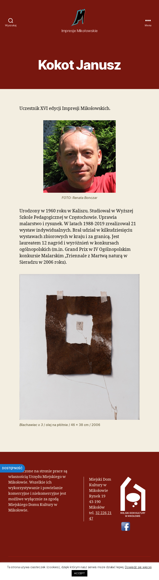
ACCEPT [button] (79, 573)
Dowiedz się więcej (138, 567)
